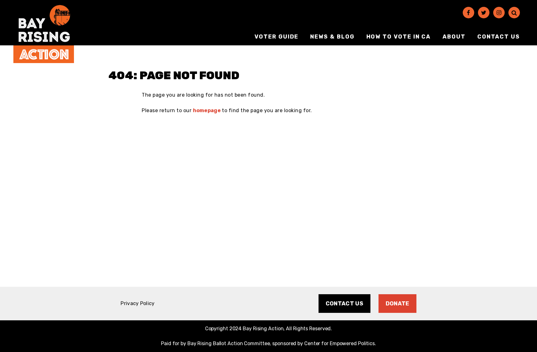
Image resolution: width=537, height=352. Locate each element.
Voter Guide (276, 36)
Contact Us (498, 36)
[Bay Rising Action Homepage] (43, 34)
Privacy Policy (137, 303)
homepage (207, 110)
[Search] (514, 12)
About (454, 36)
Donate (397, 303)
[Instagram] (499, 12)
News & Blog (332, 36)
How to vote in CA (398, 36)
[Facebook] (468, 12)
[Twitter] (483, 12)
